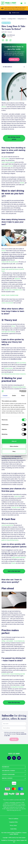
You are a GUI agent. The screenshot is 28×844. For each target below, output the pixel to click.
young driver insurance (17, 687)
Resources (4, 18)
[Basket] (21, 3)
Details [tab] (14, 395)
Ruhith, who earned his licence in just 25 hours (13, 270)
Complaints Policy (13, 822)
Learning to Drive (12, 18)
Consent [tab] (5, 395)
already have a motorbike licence (13, 289)
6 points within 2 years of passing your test (13, 674)
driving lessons (8, 368)
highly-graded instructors (18, 557)
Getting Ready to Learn (23, 18)
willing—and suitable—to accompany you (13, 641)
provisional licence (8, 166)
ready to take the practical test (10, 261)
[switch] (24, 424)
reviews (22, 182)
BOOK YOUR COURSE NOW (10, 295)
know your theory (21, 362)
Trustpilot (14, 783)
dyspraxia (17, 278)
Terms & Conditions (13, 818)
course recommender (7, 302)
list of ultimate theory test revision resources (14, 374)
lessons (4, 106)
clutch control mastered (8, 162)
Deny (14, 451)
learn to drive (5, 158)
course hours (17, 496)
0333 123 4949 (14, 754)
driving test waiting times (19, 387)
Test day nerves (16, 507)
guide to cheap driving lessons (10, 540)
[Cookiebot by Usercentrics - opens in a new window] (19, 391)
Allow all (14, 441)
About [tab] (23, 395)
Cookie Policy (13, 828)
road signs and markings (8, 331)
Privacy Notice (13, 825)
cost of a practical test (7, 525)
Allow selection (14, 446)
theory (13, 326)
